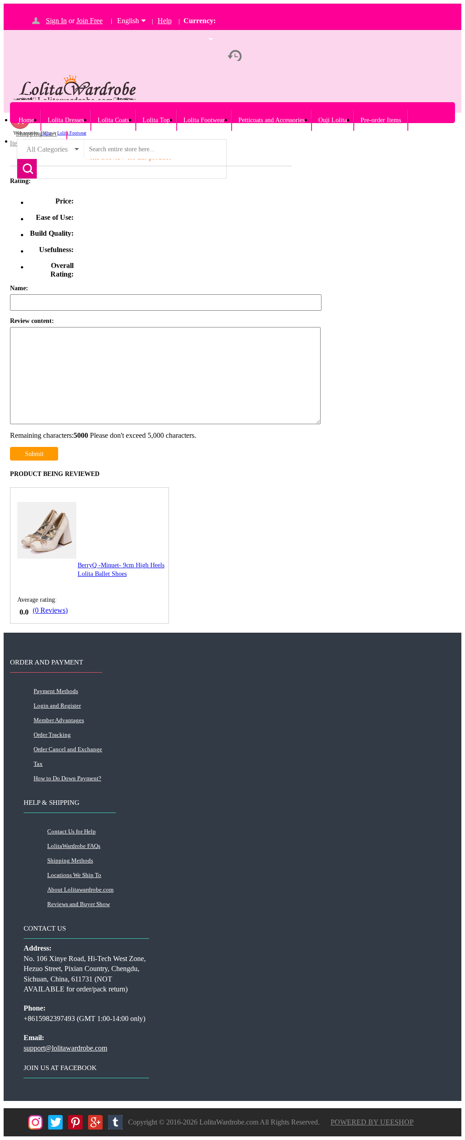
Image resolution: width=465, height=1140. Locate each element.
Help (165, 21)
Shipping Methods (70, 860)
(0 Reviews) (50, 610)
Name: (19, 288)
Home (26, 120)
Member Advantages (59, 720)
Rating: (20, 181)
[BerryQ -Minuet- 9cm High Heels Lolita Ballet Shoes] (46, 556)
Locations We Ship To (74, 875)
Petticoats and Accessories (271, 120)
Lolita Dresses (66, 120)
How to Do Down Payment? (67, 778)
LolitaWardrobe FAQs (73, 846)
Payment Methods (56, 691)
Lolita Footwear (204, 120)
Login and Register (57, 705)
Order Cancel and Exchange (68, 749)
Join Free (89, 21)
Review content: (32, 320)
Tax (38, 763)
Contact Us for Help (71, 831)
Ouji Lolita (332, 120)
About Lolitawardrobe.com (80, 889)
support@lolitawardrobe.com (65, 1048)
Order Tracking (52, 734)
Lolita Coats (113, 120)
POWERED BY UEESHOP (372, 1122)
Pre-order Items (381, 120)
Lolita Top (156, 120)
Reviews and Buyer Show (78, 904)
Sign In (56, 21)
